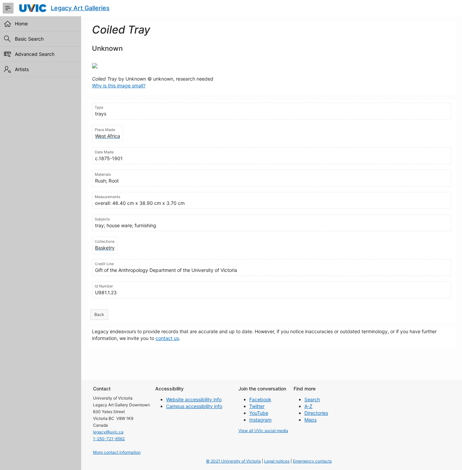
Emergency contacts (312, 461)
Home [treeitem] (21, 23)
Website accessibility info (194, 399)
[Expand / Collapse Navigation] (8, 8)
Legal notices (277, 461)
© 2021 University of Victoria (233, 461)
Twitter (256, 406)
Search (312, 399)
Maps (310, 420)
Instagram (260, 420)
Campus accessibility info (194, 406)
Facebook (260, 399)
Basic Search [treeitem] (29, 39)
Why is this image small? (118, 85)
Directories (316, 413)
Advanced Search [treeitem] (34, 54)
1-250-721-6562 (109, 438)
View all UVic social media (263, 430)
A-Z (308, 406)
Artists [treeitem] (22, 69)
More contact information (117, 452)
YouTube (258, 413)
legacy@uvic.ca (108, 431)
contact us (167, 338)
